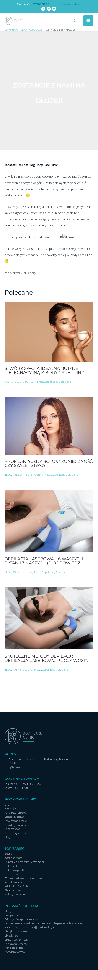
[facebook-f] (43, 9)
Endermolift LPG (13, 866)
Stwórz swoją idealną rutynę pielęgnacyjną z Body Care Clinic (45, 370)
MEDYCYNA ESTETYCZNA (27, 474)
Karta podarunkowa (16, 812)
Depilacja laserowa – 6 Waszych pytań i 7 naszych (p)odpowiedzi (44, 561)
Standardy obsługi (14, 816)
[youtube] (54, 9)
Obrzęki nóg (11, 935)
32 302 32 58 (41, 4)
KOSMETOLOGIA (14, 381)
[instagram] (49, 9)
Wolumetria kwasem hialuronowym (24, 878)
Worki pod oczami (14, 947)
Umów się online (67, 4)
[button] (74, 21)
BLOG (8, 474)
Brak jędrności (13, 915)
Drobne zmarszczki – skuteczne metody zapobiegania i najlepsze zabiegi (44, 923)
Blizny (8, 911)
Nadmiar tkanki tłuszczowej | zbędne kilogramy (31, 927)
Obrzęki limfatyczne (16, 931)
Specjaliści (10, 808)
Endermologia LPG (15, 870)
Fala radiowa (12, 874)
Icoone (8, 853)
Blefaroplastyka (13, 890)
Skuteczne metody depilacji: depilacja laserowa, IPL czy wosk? (47, 658)
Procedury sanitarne (15, 825)
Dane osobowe (12, 829)
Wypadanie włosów (15, 951)
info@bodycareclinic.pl (18, 767)
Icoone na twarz (13, 857)
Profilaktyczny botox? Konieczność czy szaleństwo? (49, 463)
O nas (7, 804)
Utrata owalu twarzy (16, 943)
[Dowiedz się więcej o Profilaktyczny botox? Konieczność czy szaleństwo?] (49, 425)
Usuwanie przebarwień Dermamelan (25, 862)
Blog (7, 837)
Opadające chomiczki (16, 939)
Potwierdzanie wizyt (16, 820)
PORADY (30, 381)
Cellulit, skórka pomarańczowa (22, 919)
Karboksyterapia (13, 882)
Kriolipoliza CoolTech (16, 886)
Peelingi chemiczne (15, 894)
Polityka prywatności (16, 833)
